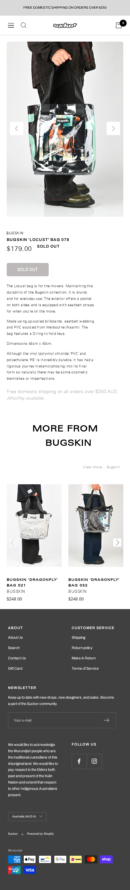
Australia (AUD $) (24, 816)
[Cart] (118, 25)
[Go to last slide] (16, 128)
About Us (15, 637)
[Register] (107, 720)
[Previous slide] (13, 543)
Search (14, 648)
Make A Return (84, 658)
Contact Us (17, 658)
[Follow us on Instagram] (94, 761)
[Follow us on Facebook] (79, 761)
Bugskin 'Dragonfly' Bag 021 (32, 582)
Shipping (78, 637)
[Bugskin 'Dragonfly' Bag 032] (95, 528)
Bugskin (15, 233)
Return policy (82, 648)
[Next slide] (113, 128)
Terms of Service (85, 668)
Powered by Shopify (40, 833)
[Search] (24, 25)
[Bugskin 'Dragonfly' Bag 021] (34, 528)
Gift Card (15, 668)
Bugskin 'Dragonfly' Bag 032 (93, 582)
